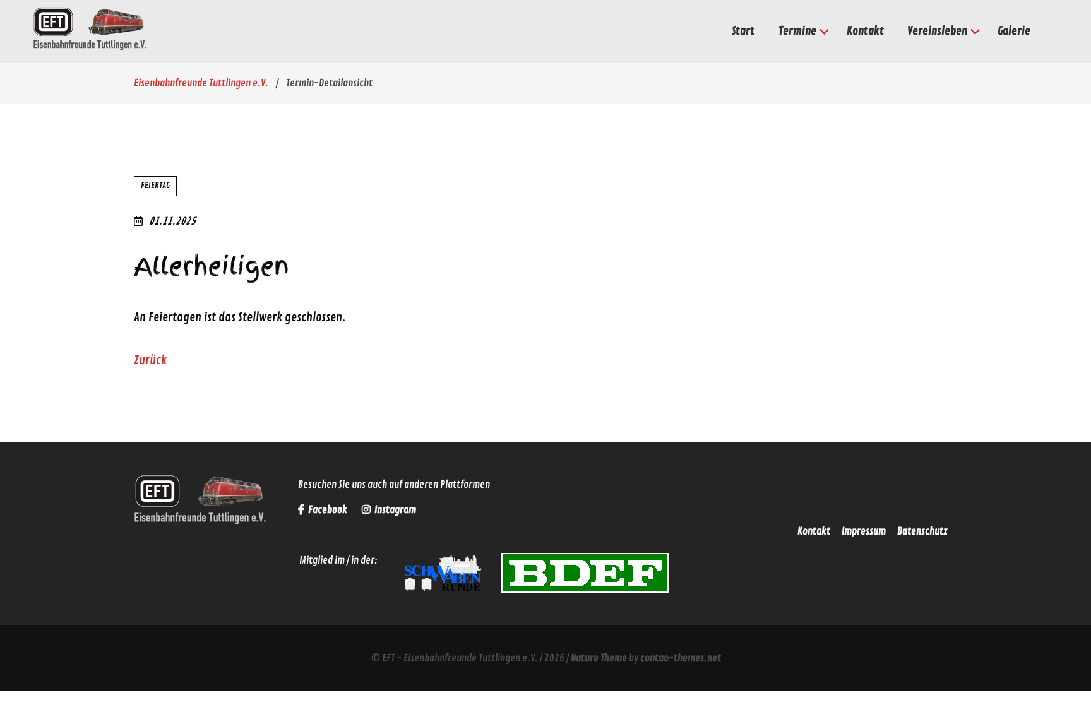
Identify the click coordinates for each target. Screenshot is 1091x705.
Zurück (150, 360)
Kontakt (813, 531)
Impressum (864, 531)
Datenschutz (922, 531)
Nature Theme (599, 658)
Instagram (394, 510)
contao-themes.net (680, 658)
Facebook (327, 510)
